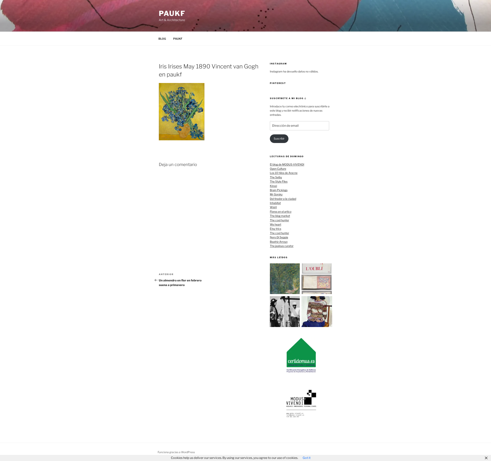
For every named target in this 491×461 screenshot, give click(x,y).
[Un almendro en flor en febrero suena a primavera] (285, 279)
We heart (275, 224)
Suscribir (279, 138)
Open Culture (278, 168)
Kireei (273, 185)
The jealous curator (281, 245)
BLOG (162, 38)
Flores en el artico (280, 211)
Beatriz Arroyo (279, 241)
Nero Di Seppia (279, 237)
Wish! (273, 207)
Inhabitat (275, 203)
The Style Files (279, 181)
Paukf (172, 13)
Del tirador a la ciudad (283, 198)
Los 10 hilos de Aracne (283, 172)
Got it (307, 458)
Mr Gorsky (276, 194)
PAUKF (177, 38)
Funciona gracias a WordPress (176, 452)
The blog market (280, 215)
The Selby (276, 177)
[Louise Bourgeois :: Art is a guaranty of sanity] (316, 279)
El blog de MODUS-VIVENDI (287, 164)
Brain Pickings (279, 190)
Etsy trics (275, 228)
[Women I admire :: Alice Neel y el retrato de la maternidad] (316, 312)
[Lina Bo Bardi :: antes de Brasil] (285, 312)
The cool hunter (279, 220)
